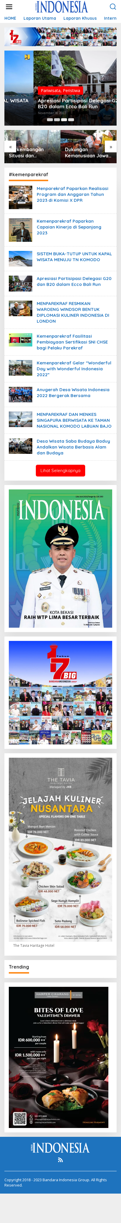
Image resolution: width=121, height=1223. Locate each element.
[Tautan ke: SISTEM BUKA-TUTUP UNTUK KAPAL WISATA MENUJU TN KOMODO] (20, 258)
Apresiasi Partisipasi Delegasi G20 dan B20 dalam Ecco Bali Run (56, 103)
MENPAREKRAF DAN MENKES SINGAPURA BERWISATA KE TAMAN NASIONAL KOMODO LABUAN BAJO (74, 420)
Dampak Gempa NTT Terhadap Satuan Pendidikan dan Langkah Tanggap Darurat (88, 152)
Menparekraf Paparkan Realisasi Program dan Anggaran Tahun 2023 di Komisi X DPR (72, 194)
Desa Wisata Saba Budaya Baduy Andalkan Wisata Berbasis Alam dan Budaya (73, 447)
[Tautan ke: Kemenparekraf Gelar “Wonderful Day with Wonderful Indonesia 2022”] (20, 367)
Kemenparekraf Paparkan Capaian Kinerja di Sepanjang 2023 (69, 227)
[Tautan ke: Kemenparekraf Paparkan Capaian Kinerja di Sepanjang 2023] (20, 229)
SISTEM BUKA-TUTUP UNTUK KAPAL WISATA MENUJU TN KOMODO (74, 256)
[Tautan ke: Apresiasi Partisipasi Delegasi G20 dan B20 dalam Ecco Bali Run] (20, 283)
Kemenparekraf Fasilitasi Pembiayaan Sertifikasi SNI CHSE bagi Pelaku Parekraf (72, 342)
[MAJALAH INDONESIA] (61, 6)
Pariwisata (21, 90)
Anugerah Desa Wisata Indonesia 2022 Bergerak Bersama (73, 392)
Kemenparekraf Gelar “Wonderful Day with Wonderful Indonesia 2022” (74, 368)
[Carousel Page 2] (57, 119)
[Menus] (9, 7)
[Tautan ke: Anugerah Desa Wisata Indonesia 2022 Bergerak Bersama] (20, 394)
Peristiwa (42, 90)
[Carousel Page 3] (64, 119)
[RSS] (60, 1160)
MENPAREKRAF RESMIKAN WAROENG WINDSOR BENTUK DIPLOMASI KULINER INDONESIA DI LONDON (73, 312)
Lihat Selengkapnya (60, 470)
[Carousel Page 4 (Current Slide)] (71, 119)
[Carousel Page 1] (50, 119)
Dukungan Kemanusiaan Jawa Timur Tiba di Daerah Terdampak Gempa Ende (31, 152)
